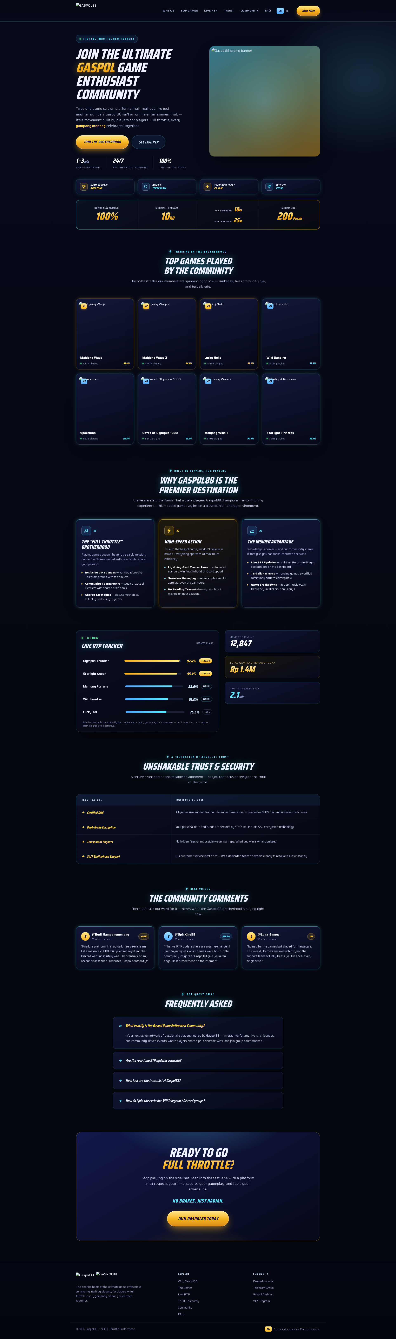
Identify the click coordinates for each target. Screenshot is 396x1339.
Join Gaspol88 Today (198, 1218)
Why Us (168, 10)
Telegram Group (263, 1287)
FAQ (268, 10)
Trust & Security (188, 1301)
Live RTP (210, 10)
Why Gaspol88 (187, 1281)
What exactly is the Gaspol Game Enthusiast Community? (161, 1025)
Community (249, 10)
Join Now (308, 10)
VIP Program (261, 1301)
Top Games (189, 10)
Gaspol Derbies (263, 1294)
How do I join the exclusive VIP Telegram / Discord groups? (161, 1101)
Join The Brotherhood (102, 142)
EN (280, 11)
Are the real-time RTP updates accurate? (149, 1060)
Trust (229, 10)
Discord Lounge (263, 1281)
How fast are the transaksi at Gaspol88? (149, 1080)
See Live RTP (148, 142)
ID (287, 11)
